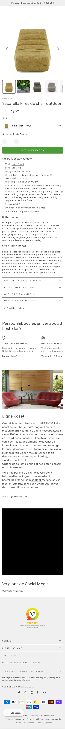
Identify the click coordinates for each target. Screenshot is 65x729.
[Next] (58, 48)
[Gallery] (32, 57)
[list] (32, 349)
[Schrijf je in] (61, 671)
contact (36, 479)
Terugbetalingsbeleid (15, 719)
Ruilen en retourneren (25, 723)
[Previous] (6, 48)
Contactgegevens (44, 723)
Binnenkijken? (9, 356)
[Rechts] (60, 3)
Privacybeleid (33, 719)
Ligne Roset (8, 98)
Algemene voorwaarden (51, 719)
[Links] (4, 3)
